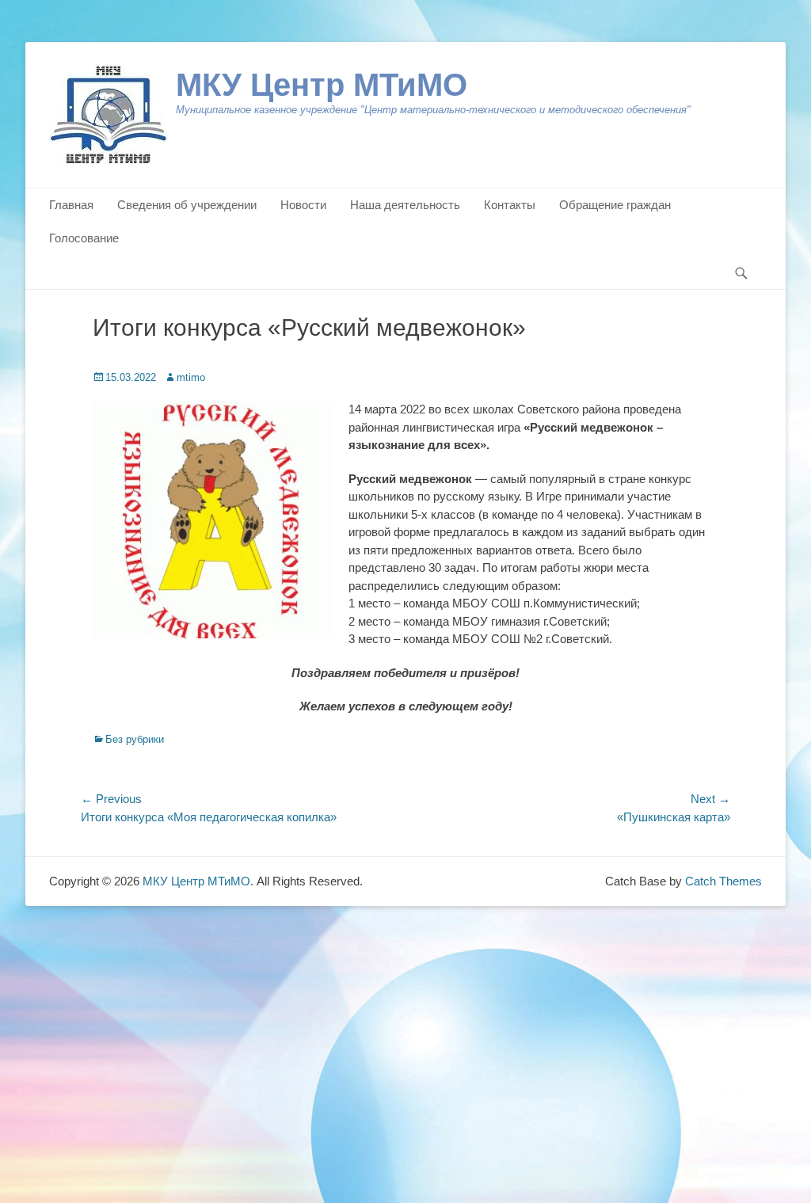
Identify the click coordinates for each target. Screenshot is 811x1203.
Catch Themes (723, 881)
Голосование (84, 238)
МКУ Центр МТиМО (321, 84)
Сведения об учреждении (187, 204)
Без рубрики (134, 739)
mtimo (191, 377)
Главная (71, 204)
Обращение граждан (615, 204)
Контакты (509, 204)
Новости (303, 204)
